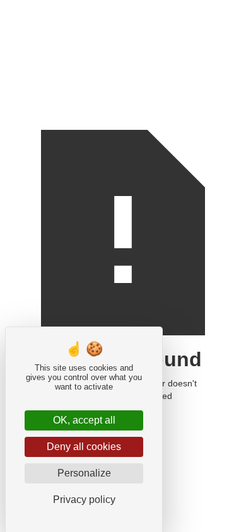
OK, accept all (84, 420)
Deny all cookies (84, 446)
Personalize (84, 473)
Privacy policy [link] (84, 499)
